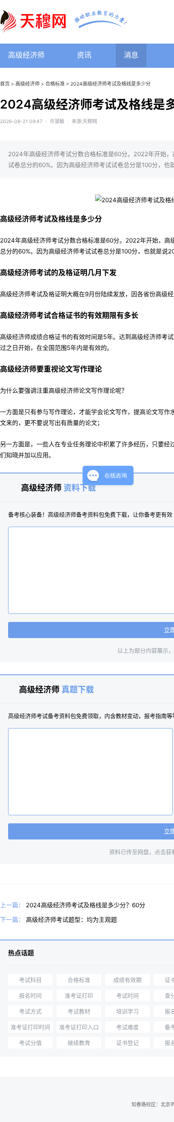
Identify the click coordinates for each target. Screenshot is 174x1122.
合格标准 (55, 84)
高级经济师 (26, 55)
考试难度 (127, 1027)
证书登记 (127, 1042)
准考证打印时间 (30, 1027)
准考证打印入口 (79, 1027)
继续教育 (79, 1042)
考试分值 (30, 1042)
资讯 (84, 55)
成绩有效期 (127, 979)
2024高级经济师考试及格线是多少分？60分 (85, 905)
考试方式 (30, 1011)
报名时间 (30, 995)
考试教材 (79, 1011)
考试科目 (30, 979)
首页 (5, 84)
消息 (131, 55)
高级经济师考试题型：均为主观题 (71, 919)
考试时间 (127, 995)
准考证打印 (79, 995)
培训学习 (127, 1011)
